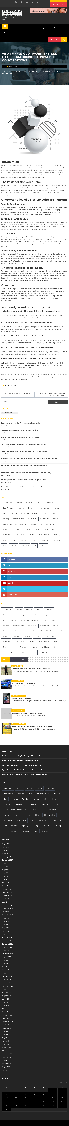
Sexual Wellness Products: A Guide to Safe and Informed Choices (24, 451)
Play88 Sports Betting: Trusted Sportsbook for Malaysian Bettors (24, 480)
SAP (4, 545)
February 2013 (7, 1054)
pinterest (11, 571)
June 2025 (5, 876)
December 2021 (7, 983)
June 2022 (5, 963)
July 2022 (5, 960)
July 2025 (5, 873)
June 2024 (5, 902)
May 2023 (5, 928)
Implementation (18, 519)
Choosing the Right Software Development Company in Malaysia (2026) (26, 473)
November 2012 (7, 1057)
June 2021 (5, 1002)
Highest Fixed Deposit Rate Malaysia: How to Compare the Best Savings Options (29, 458)
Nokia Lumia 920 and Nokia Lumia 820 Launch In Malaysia (32, 726)
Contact (33, 28)
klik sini (55, 519)
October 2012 (6, 1060)
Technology (25, 545)
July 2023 (5, 921)
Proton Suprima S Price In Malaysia (24, 683)
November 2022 (7, 947)
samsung (57, 540)
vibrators (44, 545)
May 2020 (5, 1038)
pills (4, 540)
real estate (46, 540)
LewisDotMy (12, 10)
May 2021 (5, 1005)
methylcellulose (49, 529)
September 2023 (7, 915)
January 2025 (7, 892)
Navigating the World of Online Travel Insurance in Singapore (52, 395)
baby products (8, 508)
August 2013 (6, 1047)
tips (34, 545)
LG (41, 524)
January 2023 (7, 941)
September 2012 (7, 1064)
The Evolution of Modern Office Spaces (17, 393)
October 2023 (6, 912)
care (4, 513)
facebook (11, 559)
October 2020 (6, 1025)
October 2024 (6, 899)
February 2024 (7, 905)
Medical (27, 529)
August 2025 (6, 870)
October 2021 (6, 989)
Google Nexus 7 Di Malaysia (21, 698)
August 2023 (6, 918)
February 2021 (7, 1015)
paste (32, 535)
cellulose (14, 513)
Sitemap (7, 33)
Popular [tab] (6, 659)
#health (38, 503)
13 (34, 1098)
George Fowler (13, 66)
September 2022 (7, 954)
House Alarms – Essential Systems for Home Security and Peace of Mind (26, 487)
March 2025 (6, 886)
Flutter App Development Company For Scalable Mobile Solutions (24, 465)
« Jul (3, 1113)
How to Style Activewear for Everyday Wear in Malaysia (20, 437)
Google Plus (12, 595)
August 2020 (6, 1028)
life (61, 524)
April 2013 (5, 1051)
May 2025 (5, 879)
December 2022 (7, 944)
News (14, 33)
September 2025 (7, 866)
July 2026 (5, 847)
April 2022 (5, 970)
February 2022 (7, 976)
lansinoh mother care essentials (14, 524)
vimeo (10, 589)
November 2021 (7, 986)
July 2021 (5, 999)
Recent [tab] (13, 659)
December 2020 (7, 1021)
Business (56, 508)
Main (14, 385)
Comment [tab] (23, 659)
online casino (20, 535)
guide (45, 513)
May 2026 (5, 850)
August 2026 (6, 844)
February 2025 (7, 889)
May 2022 (5, 967)
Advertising (22, 28)
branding (21, 508)
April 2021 (5, 1009)
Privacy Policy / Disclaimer (48, 28)
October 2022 (6, 950)
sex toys (13, 545)
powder (13, 540)
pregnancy (23, 540)
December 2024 (7, 895)
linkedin (11, 577)
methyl (37, 529)
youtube (11, 583)
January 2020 (7, 1044)
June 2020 (5, 1034)
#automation (7, 503)
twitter (10, 565)
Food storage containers (29, 513)
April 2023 (5, 931)
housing (6, 519)
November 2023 (7, 908)
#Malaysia (49, 503)
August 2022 (6, 957)
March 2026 (6, 853)
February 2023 (7, 937)
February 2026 (7, 857)
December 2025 (7, 860)
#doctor (19, 503)
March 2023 (6, 934)
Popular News (55, 40)
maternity (17, 529)
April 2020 (5, 1041)
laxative (33, 524)
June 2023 (5, 925)
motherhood (7, 535)
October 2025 (6, 863)
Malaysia (6, 529)
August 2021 (6, 996)
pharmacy (56, 535)
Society (31, 33)
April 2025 (5, 883)
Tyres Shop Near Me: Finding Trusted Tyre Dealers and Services (23, 444)
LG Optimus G (51, 524)
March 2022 (6, 973)
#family (29, 503)
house (53, 513)
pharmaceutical (43, 535)
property (34, 540)
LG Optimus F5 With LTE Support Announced (27, 713)
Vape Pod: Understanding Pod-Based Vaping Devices (19, 430)
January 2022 (7, 979)
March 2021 (6, 1012)
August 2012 (6, 1067)
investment (32, 519)
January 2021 (7, 1018)
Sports (23, 33)
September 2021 (7, 992)
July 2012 (5, 1070)
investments (44, 519)
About (13, 28)
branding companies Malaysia (38, 508)
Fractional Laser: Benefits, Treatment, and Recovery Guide (21, 423)
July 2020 (5, 1031)
